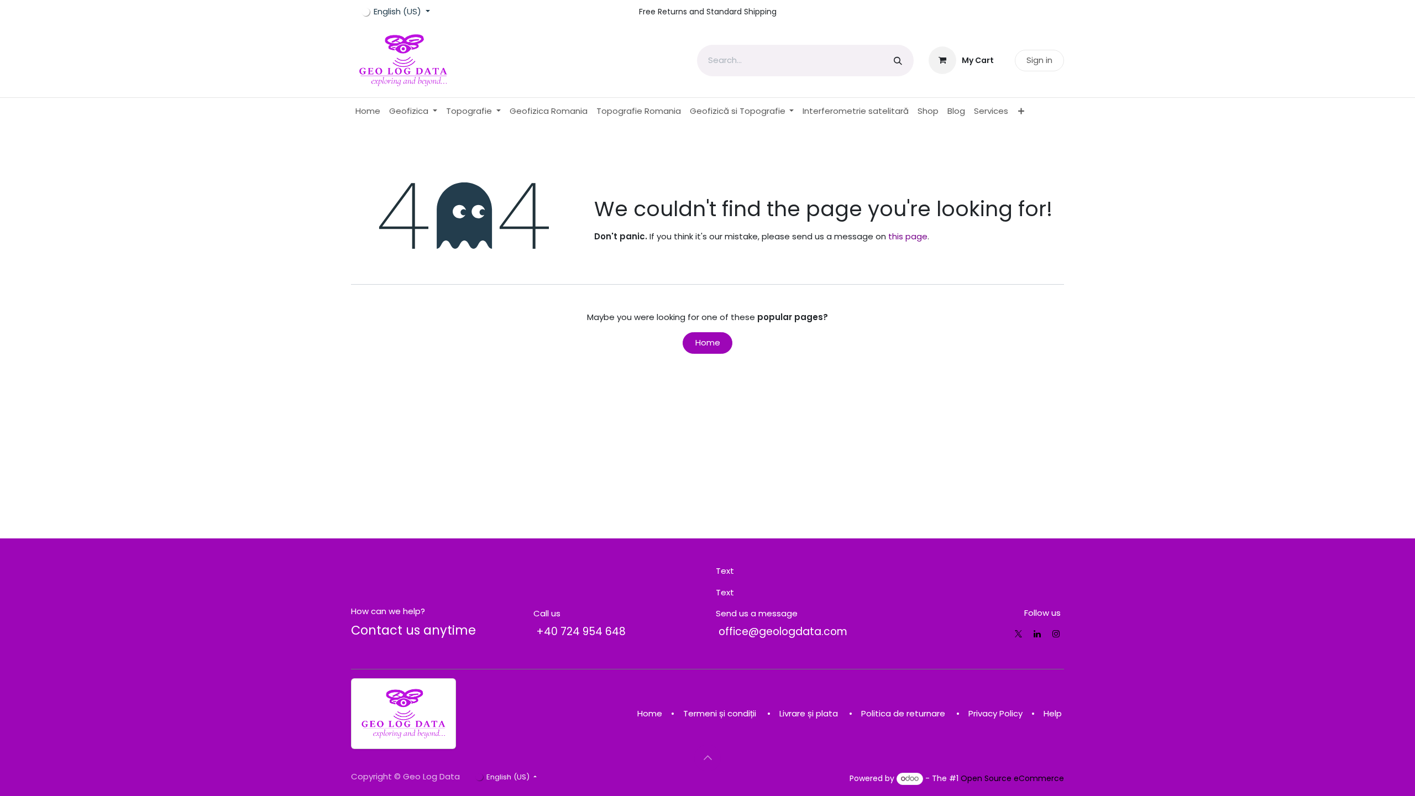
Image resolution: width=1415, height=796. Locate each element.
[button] (707, 758)
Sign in (1039, 60)
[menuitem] (368, 111)
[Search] (898, 60)
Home (707, 342)
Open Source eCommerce (1012, 778)
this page (907, 236)
